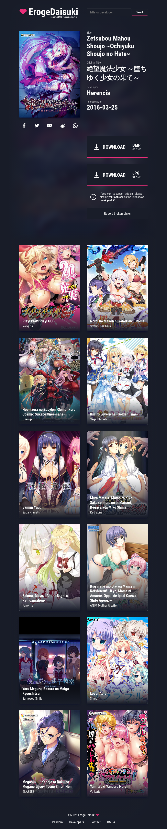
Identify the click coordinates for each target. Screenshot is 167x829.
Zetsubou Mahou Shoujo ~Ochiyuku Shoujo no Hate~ (110, 46)
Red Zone (96, 512)
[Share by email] (50, 126)
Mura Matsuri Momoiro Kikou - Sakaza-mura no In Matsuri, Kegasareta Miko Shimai (113, 503)
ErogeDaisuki (48, 13)
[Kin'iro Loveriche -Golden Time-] (117, 423)
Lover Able (98, 693)
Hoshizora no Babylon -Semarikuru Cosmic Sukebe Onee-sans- (48, 412)
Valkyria (27, 326)
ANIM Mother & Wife (103, 605)
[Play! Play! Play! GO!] (49, 330)
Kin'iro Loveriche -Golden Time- (114, 414)
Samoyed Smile (32, 698)
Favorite (27, 605)
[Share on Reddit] (62, 126)
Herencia (98, 93)
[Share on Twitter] (37, 126)
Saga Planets (98, 419)
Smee (93, 698)
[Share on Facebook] (24, 126)
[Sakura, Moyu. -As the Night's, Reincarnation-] (49, 609)
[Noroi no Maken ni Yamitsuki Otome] (117, 330)
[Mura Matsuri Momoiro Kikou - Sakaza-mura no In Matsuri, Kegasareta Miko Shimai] (117, 516)
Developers (76, 822)
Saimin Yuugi (32, 507)
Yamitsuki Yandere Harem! (110, 786)
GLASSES (28, 792)
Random (57, 822)
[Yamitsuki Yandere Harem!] (117, 796)
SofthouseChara (100, 326)
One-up (27, 419)
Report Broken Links (117, 213)
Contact (95, 822)
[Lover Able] (117, 703)
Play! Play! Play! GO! (38, 321)
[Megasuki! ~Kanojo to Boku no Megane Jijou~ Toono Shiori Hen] (49, 796)
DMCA (111, 822)
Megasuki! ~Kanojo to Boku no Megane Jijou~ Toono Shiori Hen (46, 784)
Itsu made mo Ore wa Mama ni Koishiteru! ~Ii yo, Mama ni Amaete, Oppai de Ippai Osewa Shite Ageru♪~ (113, 593)
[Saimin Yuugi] (49, 516)
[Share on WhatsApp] (75, 126)
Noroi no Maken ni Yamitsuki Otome (117, 321)
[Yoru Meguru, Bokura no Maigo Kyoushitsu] (49, 703)
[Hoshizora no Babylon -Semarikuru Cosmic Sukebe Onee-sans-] (49, 423)
